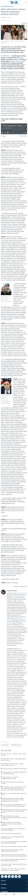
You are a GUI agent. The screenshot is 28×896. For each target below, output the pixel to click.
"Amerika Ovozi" (22, 593)
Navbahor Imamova (6, 17)
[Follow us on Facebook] (2, 876)
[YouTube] (14, 894)
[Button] (24, 23)
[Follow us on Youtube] (9, 876)
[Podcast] (16, 876)
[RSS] (12, 876)
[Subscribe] (19, 876)
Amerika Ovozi (7, 128)
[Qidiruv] (22, 894)
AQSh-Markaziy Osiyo (7, 6)
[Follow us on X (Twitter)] (5, 876)
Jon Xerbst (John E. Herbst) (17, 61)
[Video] (6, 894)
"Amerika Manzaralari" (18, 596)
